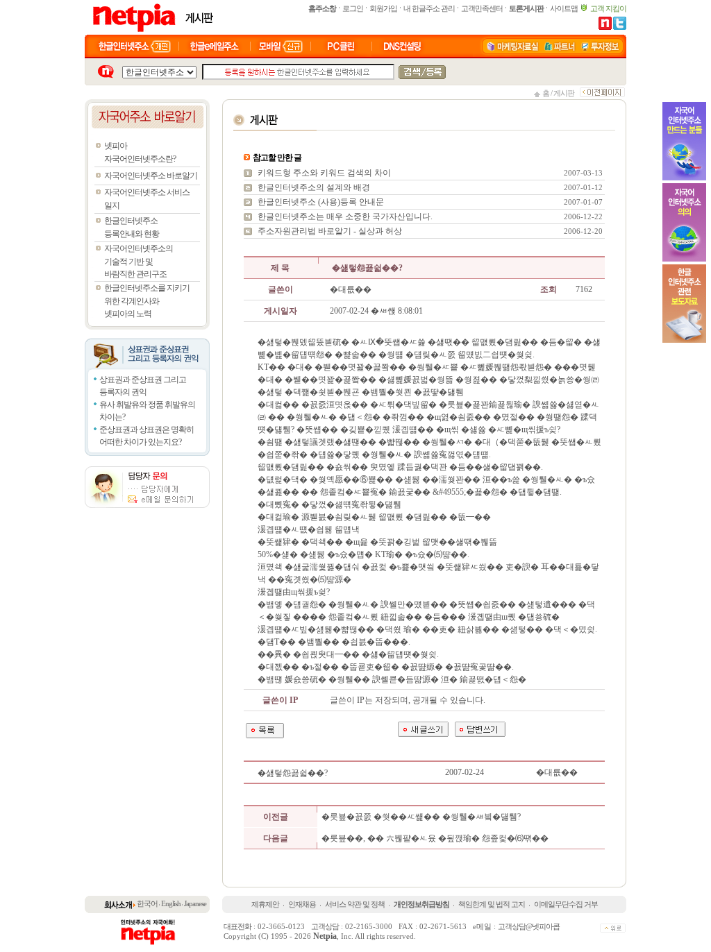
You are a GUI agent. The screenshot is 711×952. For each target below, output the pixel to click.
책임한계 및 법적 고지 (491, 904)
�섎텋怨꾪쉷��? (294, 773)
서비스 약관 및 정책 (355, 904)
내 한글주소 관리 (429, 8)
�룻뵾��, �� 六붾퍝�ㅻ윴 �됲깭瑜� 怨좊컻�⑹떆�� (435, 838)
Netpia (325, 936)
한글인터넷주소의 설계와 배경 (314, 187)
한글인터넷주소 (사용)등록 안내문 (321, 202)
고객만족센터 (482, 8)
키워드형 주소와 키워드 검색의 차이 (324, 173)
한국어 (147, 903)
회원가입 (383, 8)
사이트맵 (564, 8)
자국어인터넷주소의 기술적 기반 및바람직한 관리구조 (138, 261)
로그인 (352, 8)
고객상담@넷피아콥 (529, 926)
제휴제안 (265, 904)
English (171, 903)
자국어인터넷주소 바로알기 (150, 175)
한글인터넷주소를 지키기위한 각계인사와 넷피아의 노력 (147, 300)
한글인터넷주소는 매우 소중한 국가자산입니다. (345, 216)
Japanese (195, 903)
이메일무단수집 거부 (566, 904)
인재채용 (302, 904)
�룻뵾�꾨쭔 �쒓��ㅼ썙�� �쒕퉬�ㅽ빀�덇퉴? (421, 817)
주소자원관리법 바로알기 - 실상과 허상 (330, 231)
